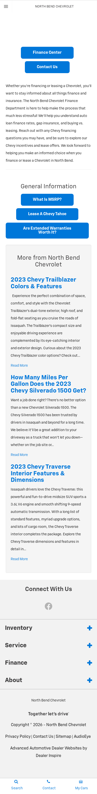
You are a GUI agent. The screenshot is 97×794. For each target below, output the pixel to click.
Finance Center (47, 53)
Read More (19, 365)
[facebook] (48, 606)
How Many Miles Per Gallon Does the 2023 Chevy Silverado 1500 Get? (48, 384)
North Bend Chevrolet (66, 725)
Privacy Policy (18, 737)
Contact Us (47, 67)
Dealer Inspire (48, 756)
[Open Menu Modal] (6, 6)
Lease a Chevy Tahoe (47, 214)
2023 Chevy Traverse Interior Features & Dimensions (41, 473)
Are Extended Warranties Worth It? (47, 231)
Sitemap (63, 737)
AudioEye (82, 737)
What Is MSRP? (47, 200)
